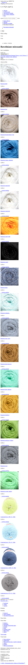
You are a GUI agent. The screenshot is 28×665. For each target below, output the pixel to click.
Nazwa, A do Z (4, 54)
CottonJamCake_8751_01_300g (8, 593)
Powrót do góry (5, 600)
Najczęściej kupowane (6, 55)
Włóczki (5, 10)
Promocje (5, 613)
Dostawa (5, 623)
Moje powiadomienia (8, 645)
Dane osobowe (6, 639)
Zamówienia (6, 640)
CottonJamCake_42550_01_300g (8, 567)
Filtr (2, 58)
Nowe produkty (7, 614)
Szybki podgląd (5, 88)
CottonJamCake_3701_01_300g (8, 542)
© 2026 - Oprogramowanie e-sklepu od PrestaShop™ (13, 663)
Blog (4, 15)
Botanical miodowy (5, 415)
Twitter (5, 604)
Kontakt (5, 626)
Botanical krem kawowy (6, 364)
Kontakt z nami (6, 629)
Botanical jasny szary (5, 338)
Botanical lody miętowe (6, 389)
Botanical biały (4, 83)
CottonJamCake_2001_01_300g (8, 517)
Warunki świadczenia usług (9, 625)
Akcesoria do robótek (8, 13)
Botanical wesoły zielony (6, 491)
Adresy (5, 643)
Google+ (5, 605)
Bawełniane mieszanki (8, 27)
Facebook (5, 603)
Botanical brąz (4, 109)
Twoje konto (3, 634)
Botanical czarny (4, 262)
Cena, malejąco (13, 56)
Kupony (5, 644)
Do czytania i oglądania (8, 14)
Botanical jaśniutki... (5, 313)
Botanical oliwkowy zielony (7, 440)
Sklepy (5, 632)
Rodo (4, 628)
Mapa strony (6, 630)
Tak (2, 31)
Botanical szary (4, 466)
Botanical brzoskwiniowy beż (7, 134)
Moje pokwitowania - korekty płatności (12, 641)
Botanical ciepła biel (5, 185)
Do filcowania (6, 12)
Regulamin (5, 624)
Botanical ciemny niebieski (7, 160)
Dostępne (13, 55)
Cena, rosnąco (6, 56)
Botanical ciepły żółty (5, 236)
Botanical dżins (4, 287)
